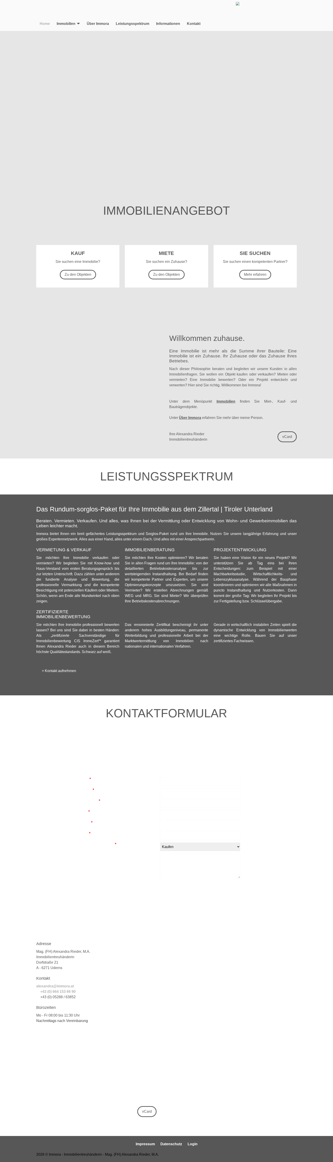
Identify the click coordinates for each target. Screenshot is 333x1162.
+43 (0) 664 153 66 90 (58, 991)
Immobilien (66, 24)
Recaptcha (86, 882)
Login (193, 1144)
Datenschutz (171, 1144)
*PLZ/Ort (85, 790)
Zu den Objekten (78, 274)
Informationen (168, 24)
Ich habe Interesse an (96, 844)
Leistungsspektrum (132, 24)
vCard (287, 437)
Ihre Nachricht (89, 855)
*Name (84, 779)
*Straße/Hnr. (88, 801)
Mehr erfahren (255, 274)
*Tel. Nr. (84, 823)
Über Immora (98, 24)
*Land (83, 812)
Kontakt (193, 24)
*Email (83, 833)
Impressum (145, 1144)
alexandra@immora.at (55, 986)
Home (45, 24)
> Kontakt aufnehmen (58, 671)
